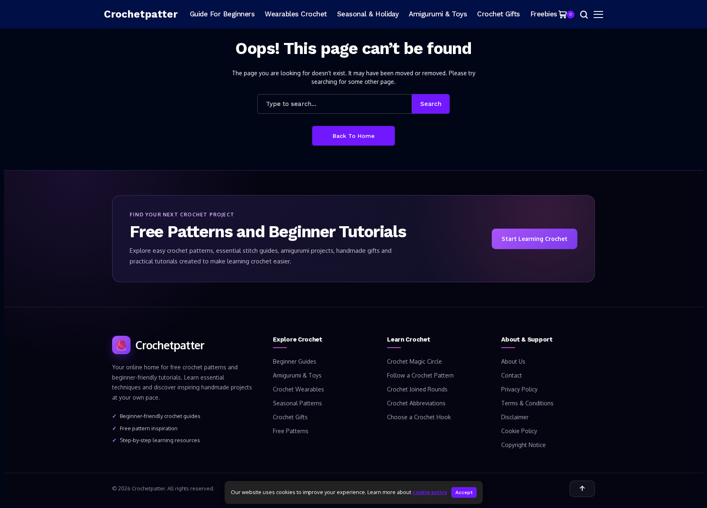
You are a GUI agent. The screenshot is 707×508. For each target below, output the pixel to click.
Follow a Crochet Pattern (420, 375)
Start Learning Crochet (534, 238)
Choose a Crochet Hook (419, 417)
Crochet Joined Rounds (417, 389)
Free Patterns (290, 430)
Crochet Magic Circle (414, 361)
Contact (511, 375)
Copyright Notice (523, 444)
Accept (464, 492)
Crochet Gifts (290, 417)
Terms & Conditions (527, 403)
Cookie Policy (519, 430)
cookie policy (429, 492)
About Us (513, 361)
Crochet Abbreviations (416, 403)
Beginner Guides (294, 361)
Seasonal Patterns (297, 403)
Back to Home (353, 136)
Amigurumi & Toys (297, 375)
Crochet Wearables (298, 389)
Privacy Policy (519, 389)
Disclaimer (515, 417)
